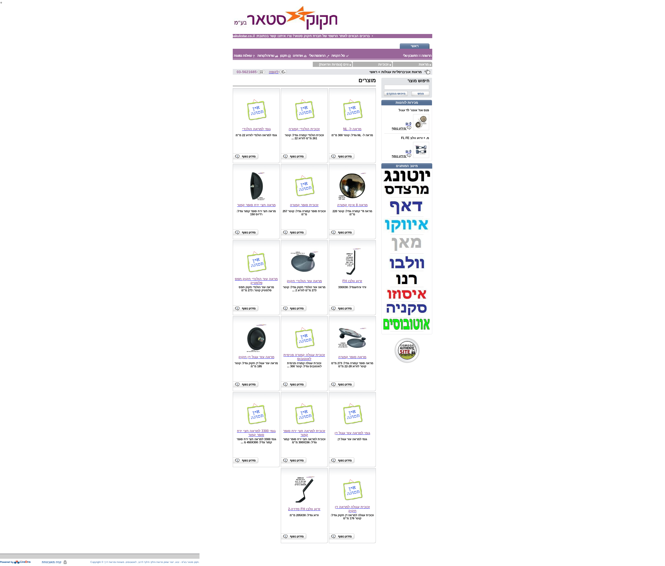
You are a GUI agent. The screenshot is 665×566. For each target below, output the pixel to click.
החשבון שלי (410, 56)
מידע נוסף (399, 128)
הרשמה (426, 56)
